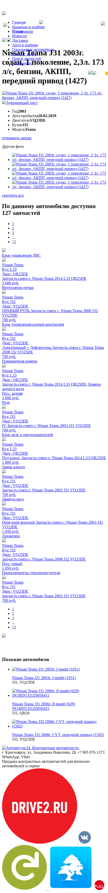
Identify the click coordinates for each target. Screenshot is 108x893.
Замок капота (13, 467)
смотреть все (13, 195)
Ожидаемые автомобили (33, 49)
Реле (6, 402)
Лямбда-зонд (13, 499)
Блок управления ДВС (21, 255)
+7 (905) (23, 25)
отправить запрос (17, 138)
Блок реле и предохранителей (27, 435)
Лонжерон (11, 536)
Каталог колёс (24, 54)
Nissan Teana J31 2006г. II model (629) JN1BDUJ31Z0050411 (43, 706)
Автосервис (22, 63)
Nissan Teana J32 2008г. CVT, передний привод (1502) (58, 735)
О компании (22, 31)
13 (14, 242)
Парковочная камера (19, 361)
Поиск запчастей (26, 58)
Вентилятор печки (18, 287)
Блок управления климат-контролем (33, 324)
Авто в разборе (25, 45)
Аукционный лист (22, 103)
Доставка (20, 40)
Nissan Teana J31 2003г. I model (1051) (44, 678)
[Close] (103, 23)
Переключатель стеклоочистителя (31, 573)
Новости (19, 36)
